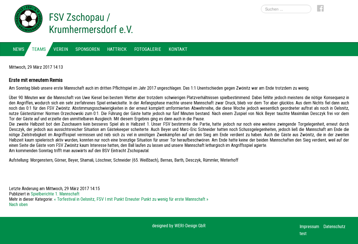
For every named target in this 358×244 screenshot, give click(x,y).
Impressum (309, 226)
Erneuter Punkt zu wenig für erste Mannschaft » (166, 199)
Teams (39, 49)
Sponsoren (88, 49)
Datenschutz (334, 226)
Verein (60, 49)
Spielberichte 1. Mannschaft (55, 194)
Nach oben (18, 204)
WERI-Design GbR (190, 225)
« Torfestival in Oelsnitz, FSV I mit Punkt (89, 199)
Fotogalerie (147, 49)
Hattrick (117, 49)
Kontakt (178, 49)
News (18, 49)
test (303, 233)
